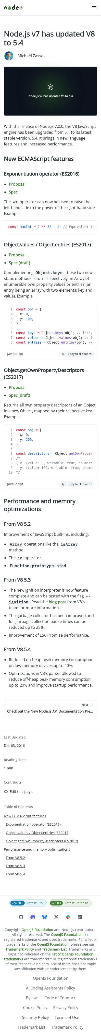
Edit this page (21, 791)
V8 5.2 (24, 524)
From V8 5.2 (15, 857)
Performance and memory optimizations (40, 505)
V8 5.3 (24, 579)
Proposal (17, 184)
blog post (57, 602)
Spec (13, 192)
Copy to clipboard (79, 354)
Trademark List (54, 949)
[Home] (47, 8)
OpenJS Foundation (37, 929)
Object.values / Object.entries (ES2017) (47, 244)
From (17, 524)
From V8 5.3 (15, 865)
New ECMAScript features (39, 159)
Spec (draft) (19, 262)
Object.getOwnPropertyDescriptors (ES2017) (42, 841)
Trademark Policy (20, 949)
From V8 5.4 (15, 874)
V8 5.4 (24, 649)
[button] (94, 8)
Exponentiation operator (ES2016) (41, 173)
